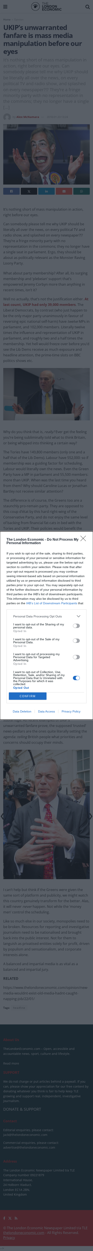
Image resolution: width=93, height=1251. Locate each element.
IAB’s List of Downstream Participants (51, 603)
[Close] (84, 540)
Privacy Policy (71, 711)
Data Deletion (22, 711)
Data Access (46, 711)
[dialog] (46, 625)
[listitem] (46, 616)
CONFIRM (28, 696)
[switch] (76, 626)
